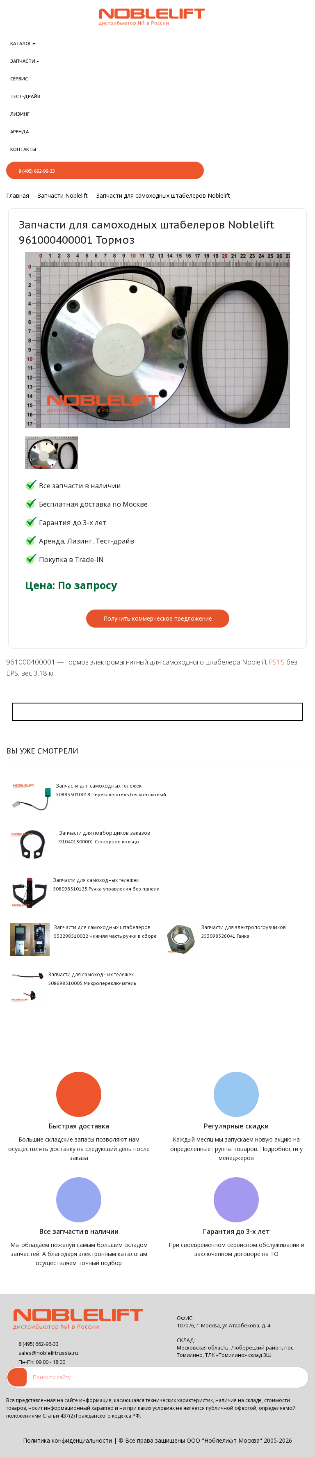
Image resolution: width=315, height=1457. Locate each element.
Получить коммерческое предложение (157, 618)
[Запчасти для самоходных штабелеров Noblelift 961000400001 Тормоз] (51, 454)
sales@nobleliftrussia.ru (48, 1353)
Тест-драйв (25, 96)
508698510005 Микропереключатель (92, 983)
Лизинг (20, 114)
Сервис (19, 78)
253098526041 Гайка (225, 936)
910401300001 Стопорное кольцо (99, 842)
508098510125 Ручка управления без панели (106, 889)
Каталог (21, 43)
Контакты (23, 149)
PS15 (277, 662)
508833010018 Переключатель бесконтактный (111, 794)
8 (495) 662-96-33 (36, 171)
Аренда (19, 131)
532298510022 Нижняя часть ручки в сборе (105, 936)
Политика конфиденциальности (67, 1440)
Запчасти (22, 61)
